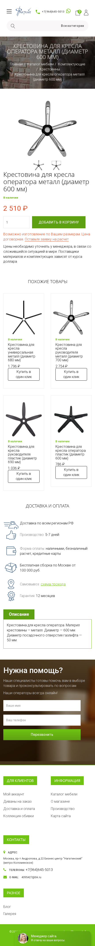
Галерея (9, 914)
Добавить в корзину (59, 222)
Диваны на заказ (17, 801)
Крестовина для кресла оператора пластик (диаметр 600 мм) (70, 452)
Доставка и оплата (19, 809)
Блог (7, 907)
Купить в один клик (24, 374)
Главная (16, 64)
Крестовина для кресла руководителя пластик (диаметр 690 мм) (22, 454)
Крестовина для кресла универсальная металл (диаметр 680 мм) (21, 352)
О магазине (60, 801)
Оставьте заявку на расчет (47, 239)
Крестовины (50, 69)
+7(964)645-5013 (53, 11)
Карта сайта (61, 816)
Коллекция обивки (18, 816)
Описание (19, 614)
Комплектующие (71, 64)
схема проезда (53, 584)
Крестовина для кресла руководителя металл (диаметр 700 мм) (69, 352)
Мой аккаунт (13, 794)
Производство (63, 809)
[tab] (19, 614)
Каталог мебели (40, 64)
